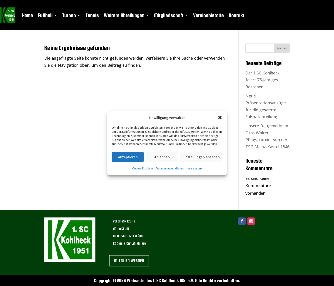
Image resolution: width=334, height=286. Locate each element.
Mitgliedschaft (169, 15)
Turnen (69, 15)
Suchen (282, 48)
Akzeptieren (128, 157)
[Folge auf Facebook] (242, 221)
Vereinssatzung (124, 221)
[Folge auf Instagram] (251, 221)
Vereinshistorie (208, 15)
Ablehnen (162, 157)
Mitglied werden (129, 260)
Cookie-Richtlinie (143, 168)
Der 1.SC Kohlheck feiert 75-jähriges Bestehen (262, 79)
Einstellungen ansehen (201, 157)
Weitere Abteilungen (124, 15)
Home (27, 15)
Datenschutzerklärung (170, 168)
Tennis (92, 15)
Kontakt (236, 15)
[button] (220, 117)
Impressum (194, 168)
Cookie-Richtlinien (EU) (129, 243)
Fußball (45, 15)
